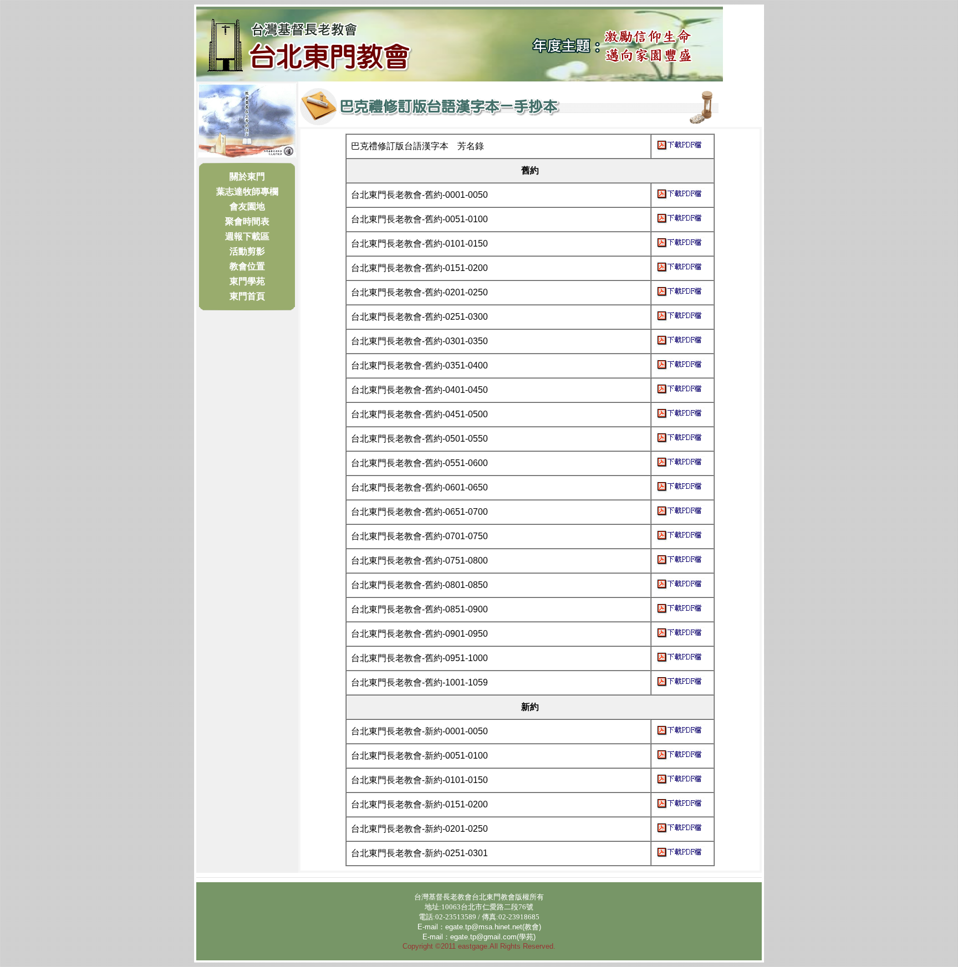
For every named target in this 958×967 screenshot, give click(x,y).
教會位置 (247, 266)
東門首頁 (247, 296)
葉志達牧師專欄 (247, 191)
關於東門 (247, 176)
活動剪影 (247, 251)
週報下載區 (247, 236)
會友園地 (247, 206)
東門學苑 (247, 281)
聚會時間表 (247, 221)
